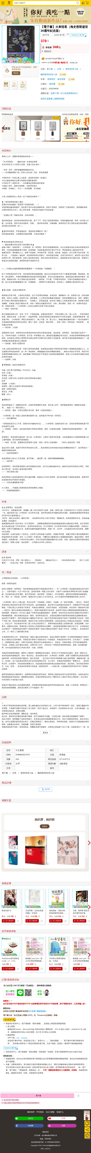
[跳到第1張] (83, 140)
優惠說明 (47, 51)
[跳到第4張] (88, 140)
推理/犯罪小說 (72, 69)
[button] (2, 3)
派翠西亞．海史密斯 (56, 79)
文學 (59, 69)
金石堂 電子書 (59, 35)
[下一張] (87, 128)
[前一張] (3, 128)
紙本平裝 (46, 35)
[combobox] (44, 3)
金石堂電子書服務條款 (37, 1011)
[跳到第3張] (86, 140)
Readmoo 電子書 (78, 35)
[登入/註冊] (83, 2)
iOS (17, 1038)
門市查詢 (40, 1112)
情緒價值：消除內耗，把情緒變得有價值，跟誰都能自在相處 (58, 913)
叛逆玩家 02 (6, 911)
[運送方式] (87, 1135)
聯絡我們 (45, 1132)
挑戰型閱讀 (59, 99)
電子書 (50, 69)
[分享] (87, 1129)
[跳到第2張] (84, 140)
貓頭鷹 (52, 84)
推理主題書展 (47, 99)
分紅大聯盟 (50, 1112)
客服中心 (60, 1112)
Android (24, 1038)
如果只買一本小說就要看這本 (64, 93)
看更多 (16, 73)
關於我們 (30, 1112)
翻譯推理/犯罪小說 (49, 74)
